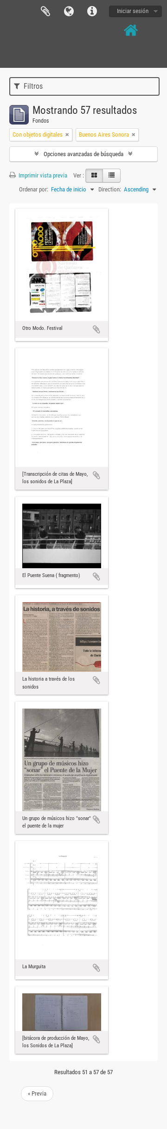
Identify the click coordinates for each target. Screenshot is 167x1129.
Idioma (68, 11)
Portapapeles (45, 11)
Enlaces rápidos (91, 11)
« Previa (37, 1093)
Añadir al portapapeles (96, 329)
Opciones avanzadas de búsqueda (83, 154)
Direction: (109, 189)
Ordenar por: (33, 189)
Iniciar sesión (132, 10)
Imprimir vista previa (42, 175)
